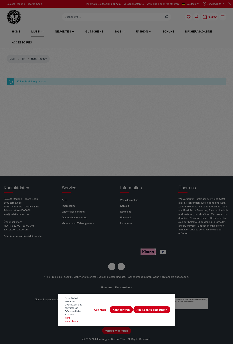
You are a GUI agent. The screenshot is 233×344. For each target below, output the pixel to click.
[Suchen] (166, 17)
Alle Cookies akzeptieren (152, 309)
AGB (64, 199)
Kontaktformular (32, 236)
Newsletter (126, 211)
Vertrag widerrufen (116, 330)
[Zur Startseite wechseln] (14, 16)
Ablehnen (100, 309)
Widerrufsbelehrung (73, 211)
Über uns (106, 287)
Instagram (126, 223)
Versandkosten (107, 276)
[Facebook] (111, 266)
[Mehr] (222, 16)
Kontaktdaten (123, 287)
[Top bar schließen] (229, 4)
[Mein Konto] (196, 16)
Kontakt (124, 205)
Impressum (68, 205)
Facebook (126, 217)
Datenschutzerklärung (74, 217)
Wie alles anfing (129, 199)
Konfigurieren (121, 309)
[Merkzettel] (188, 16)
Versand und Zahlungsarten (78, 223)
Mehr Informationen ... (73, 319)
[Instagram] (121, 266)
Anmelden (153, 3)
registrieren (172, 3)
